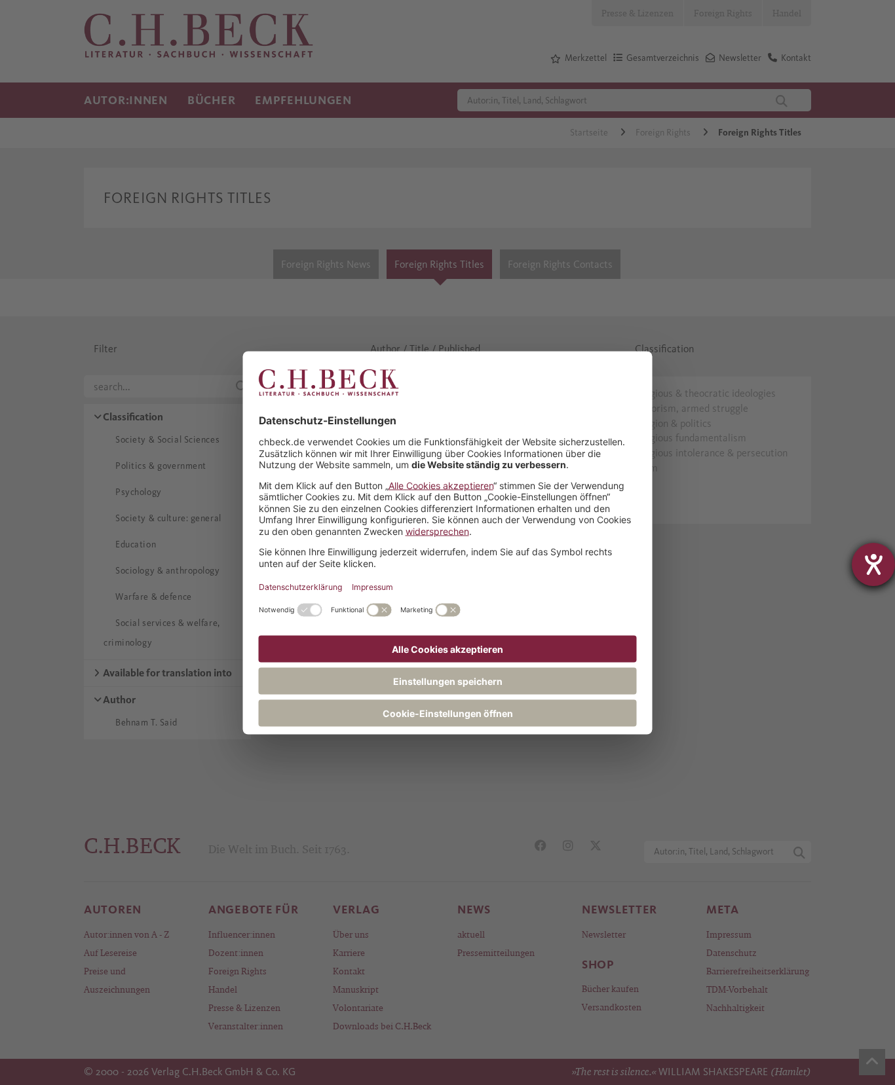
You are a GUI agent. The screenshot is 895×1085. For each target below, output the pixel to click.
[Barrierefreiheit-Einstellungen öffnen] (873, 564)
